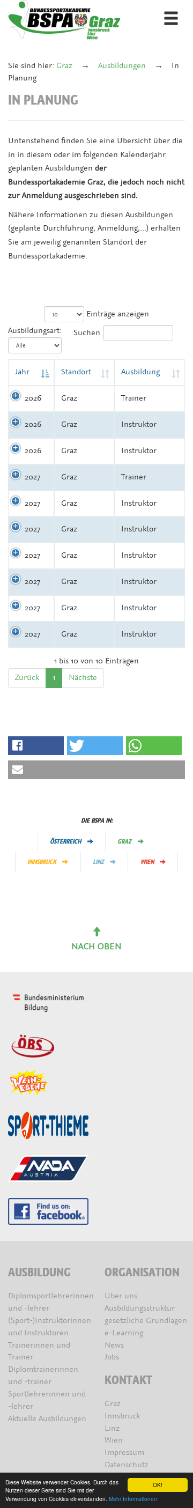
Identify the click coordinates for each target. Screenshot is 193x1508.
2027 (32, 477)
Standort (76, 372)
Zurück (27, 677)
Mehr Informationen (133, 1499)
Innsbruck (41, 862)
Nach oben (96, 946)
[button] (36, 745)
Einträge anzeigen (116, 314)
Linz (98, 862)
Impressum (124, 1452)
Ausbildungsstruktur (140, 1308)
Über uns (121, 1296)
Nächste (83, 677)
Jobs (112, 1357)
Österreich (65, 841)
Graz (64, 66)
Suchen (86, 333)
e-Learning (124, 1333)
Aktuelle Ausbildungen (47, 1419)
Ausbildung (140, 372)
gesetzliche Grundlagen (146, 1320)
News (114, 1345)
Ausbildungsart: (35, 331)
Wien (147, 862)
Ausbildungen (122, 66)
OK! (157, 1485)
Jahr (22, 372)
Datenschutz (127, 1465)
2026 (33, 398)
